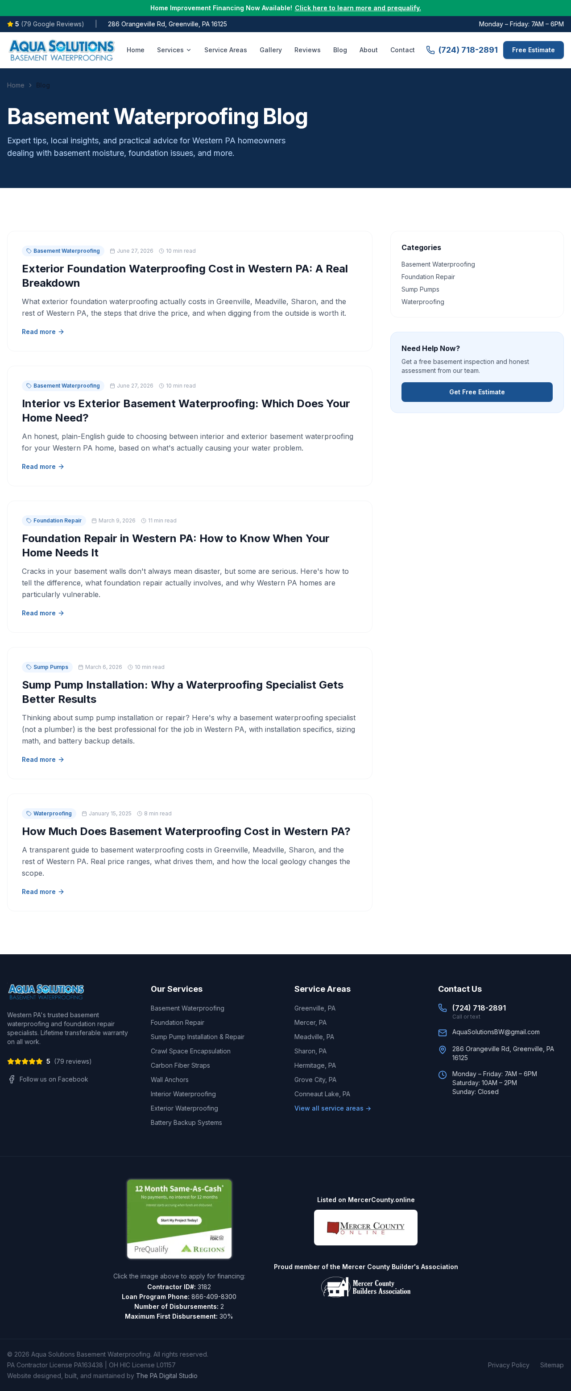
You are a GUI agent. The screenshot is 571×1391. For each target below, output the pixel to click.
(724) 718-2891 (468, 49)
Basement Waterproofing (187, 1008)
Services (170, 50)
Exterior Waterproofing (184, 1108)
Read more (39, 331)
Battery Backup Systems (186, 1122)
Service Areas (225, 50)
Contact (402, 50)
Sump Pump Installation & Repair (197, 1036)
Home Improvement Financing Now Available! (285, 8)
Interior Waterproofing (183, 1094)
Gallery (271, 50)
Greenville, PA (314, 1008)
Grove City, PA (315, 1079)
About (369, 50)
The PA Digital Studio (167, 1375)
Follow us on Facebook (54, 1079)
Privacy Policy (509, 1365)
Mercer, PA (310, 1022)
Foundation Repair (177, 1022)
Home (136, 50)
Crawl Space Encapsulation (191, 1051)
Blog (340, 50)
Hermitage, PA (315, 1065)
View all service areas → (332, 1108)
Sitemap (552, 1365)
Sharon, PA (310, 1051)
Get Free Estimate (477, 392)
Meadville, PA (314, 1036)
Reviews (307, 50)
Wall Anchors (170, 1079)
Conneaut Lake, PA (322, 1094)
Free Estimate (533, 50)
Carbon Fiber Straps (180, 1065)
